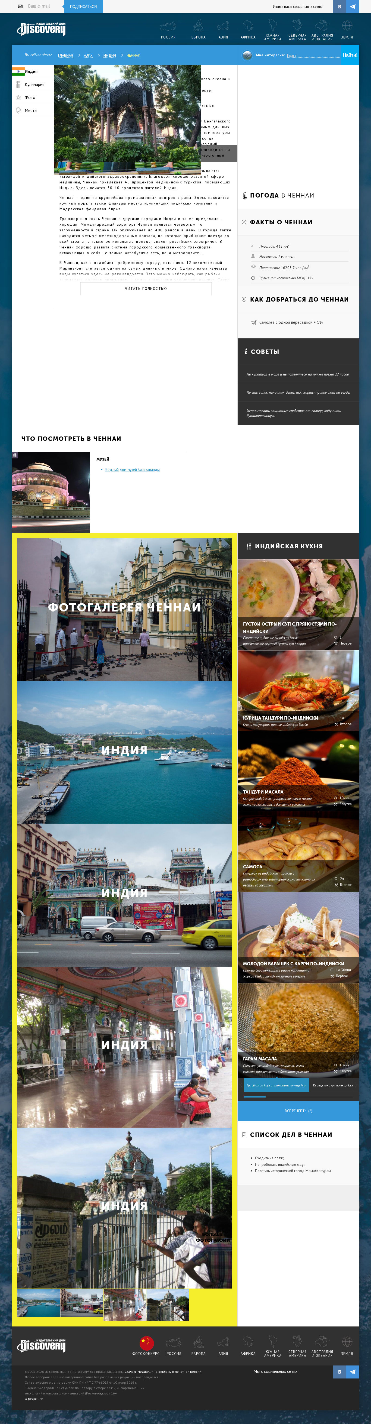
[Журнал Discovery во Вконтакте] (339, 1371)
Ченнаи (133, 55)
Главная (65, 55)
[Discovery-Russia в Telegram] (352, 6)
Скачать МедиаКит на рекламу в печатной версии (163, 1372)
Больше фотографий (212, 1237)
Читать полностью (146, 288)
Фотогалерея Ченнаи (124, 607)
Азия (88, 55)
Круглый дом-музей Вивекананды (132, 469)
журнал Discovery (41, 1346)
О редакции (34, 1399)
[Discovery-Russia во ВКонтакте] (339, 6)
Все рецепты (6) (298, 1111)
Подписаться (83, 7)
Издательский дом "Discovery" (41, 29)
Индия (109, 55)
